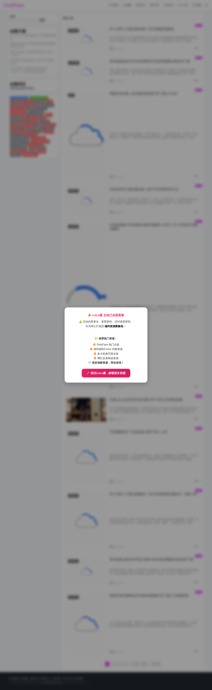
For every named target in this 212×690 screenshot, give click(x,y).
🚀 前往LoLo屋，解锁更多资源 (106, 373)
